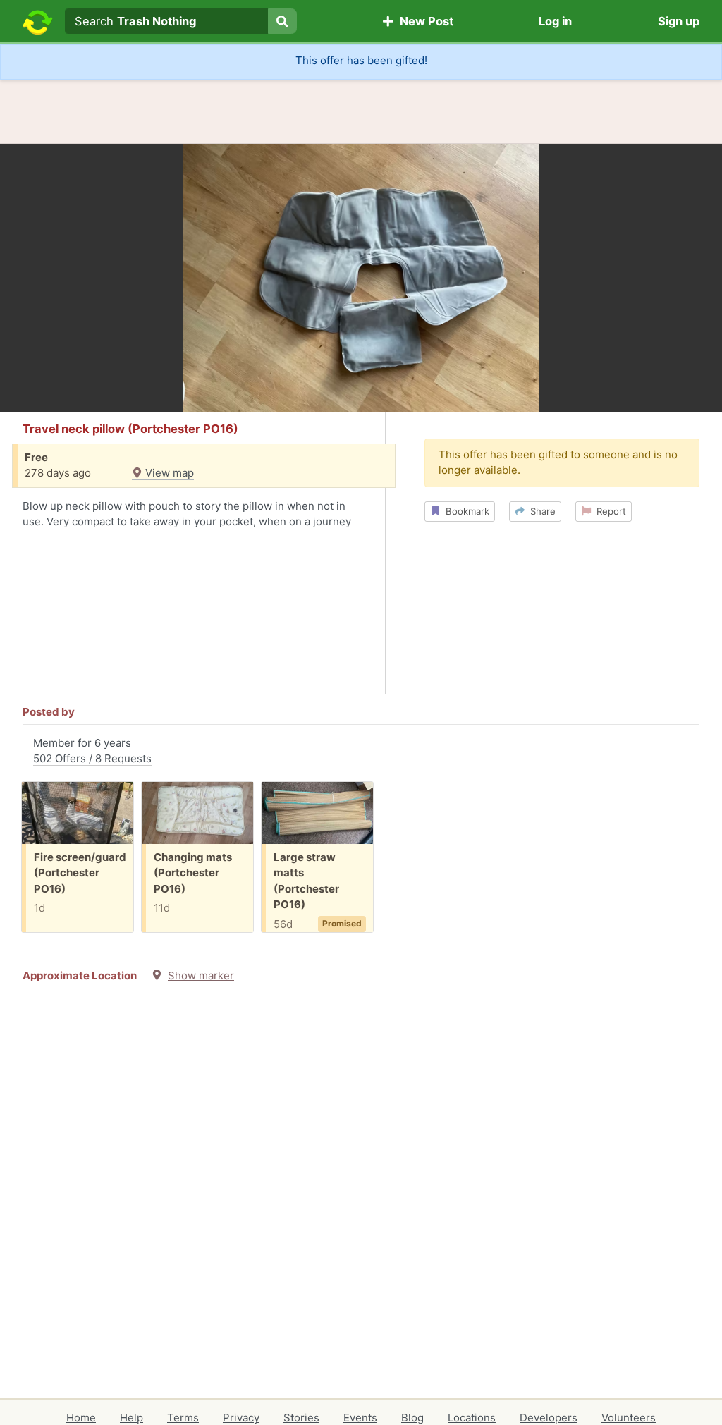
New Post (423, 21)
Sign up (678, 21)
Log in (555, 21)
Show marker (201, 975)
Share (540, 511)
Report (608, 511)
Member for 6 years (92, 751)
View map (168, 472)
